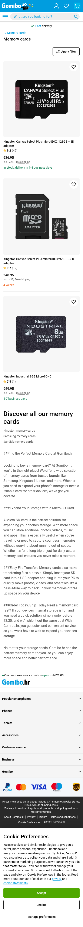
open (45, 675)
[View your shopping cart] (77, 6)
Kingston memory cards (19, 430)
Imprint (43, 817)
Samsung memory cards (19, 436)
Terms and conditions (63, 817)
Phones (7, 711)
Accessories (10, 735)
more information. (41, 811)
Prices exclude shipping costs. (41, 805)
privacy (57, 879)
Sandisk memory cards (18, 441)
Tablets (7, 723)
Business (8, 759)
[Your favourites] (66, 6)
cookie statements (15, 883)
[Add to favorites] (73, 67)
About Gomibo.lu (14, 817)
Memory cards (16, 33)
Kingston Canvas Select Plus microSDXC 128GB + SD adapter (38, 144)
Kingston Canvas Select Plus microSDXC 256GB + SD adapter (38, 261)
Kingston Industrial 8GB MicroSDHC (27, 376)
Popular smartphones (16, 698)
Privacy (31, 817)
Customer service (14, 747)
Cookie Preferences (29, 822)
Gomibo (7, 771)
